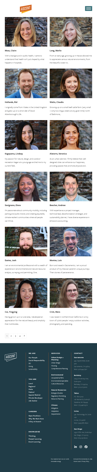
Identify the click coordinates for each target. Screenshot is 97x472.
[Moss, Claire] (26, 31)
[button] (88, 8)
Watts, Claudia (57, 102)
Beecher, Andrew (58, 205)
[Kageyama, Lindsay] (26, 134)
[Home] (11, 356)
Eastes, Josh (10, 260)
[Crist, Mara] (71, 292)
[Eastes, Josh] (26, 241)
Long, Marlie (55, 50)
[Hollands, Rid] (26, 83)
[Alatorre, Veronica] (71, 134)
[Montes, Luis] (71, 241)
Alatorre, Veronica (58, 153)
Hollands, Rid (11, 102)
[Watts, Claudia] (71, 83)
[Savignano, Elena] (26, 186)
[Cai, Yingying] (26, 292)
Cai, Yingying (11, 311)
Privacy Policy (85, 461)
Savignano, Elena (13, 205)
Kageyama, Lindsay (14, 153)
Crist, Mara (55, 311)
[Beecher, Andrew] (71, 186)
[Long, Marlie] (71, 31)
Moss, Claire (10, 50)
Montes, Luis (56, 260)
